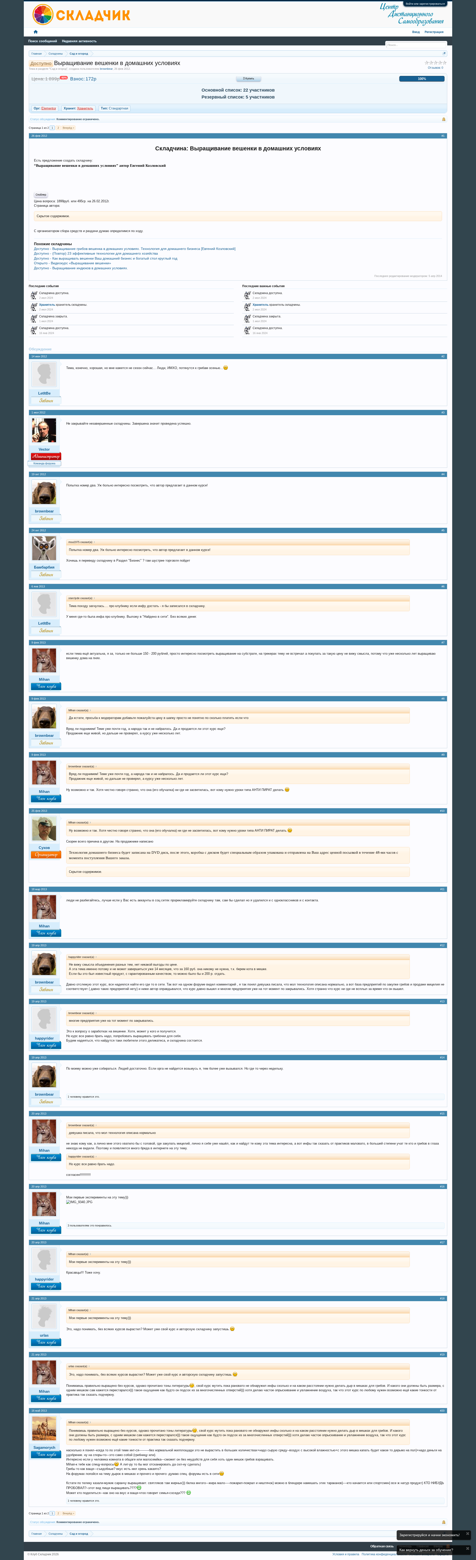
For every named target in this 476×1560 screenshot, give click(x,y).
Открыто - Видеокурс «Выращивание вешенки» (72, 263)
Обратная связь (382, 1546)
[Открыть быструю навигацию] (444, 53)
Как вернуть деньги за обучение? (426, 1550)
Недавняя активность (79, 41)
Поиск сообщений (42, 41)
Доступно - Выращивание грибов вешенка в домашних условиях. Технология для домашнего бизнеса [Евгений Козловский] (135, 249)
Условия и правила (345, 1554)
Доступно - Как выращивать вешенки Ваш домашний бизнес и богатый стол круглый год (105, 258)
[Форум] (35, 32)
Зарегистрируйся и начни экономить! (429, 1535)
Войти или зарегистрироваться (425, 3)
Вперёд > (68, 127)
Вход (416, 32)
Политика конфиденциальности (384, 1554)
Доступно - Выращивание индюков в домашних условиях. (81, 268)
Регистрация (434, 32)
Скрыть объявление (468, 1533)
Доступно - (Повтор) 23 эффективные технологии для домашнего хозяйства (96, 253)
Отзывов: (435, 67)
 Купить (248, 78)
